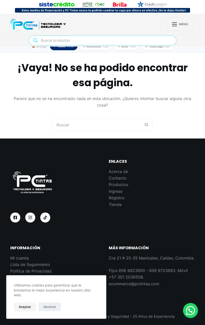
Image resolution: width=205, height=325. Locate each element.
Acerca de (118, 171)
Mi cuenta (19, 258)
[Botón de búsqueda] (146, 125)
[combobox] (96, 124)
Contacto (117, 178)
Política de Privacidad (31, 271)
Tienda (115, 204)
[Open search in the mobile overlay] (103, 40)
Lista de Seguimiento (30, 264)
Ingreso (116, 191)
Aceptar (25, 307)
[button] (190, 310)
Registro (116, 197)
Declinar (50, 307)
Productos (118, 184)
